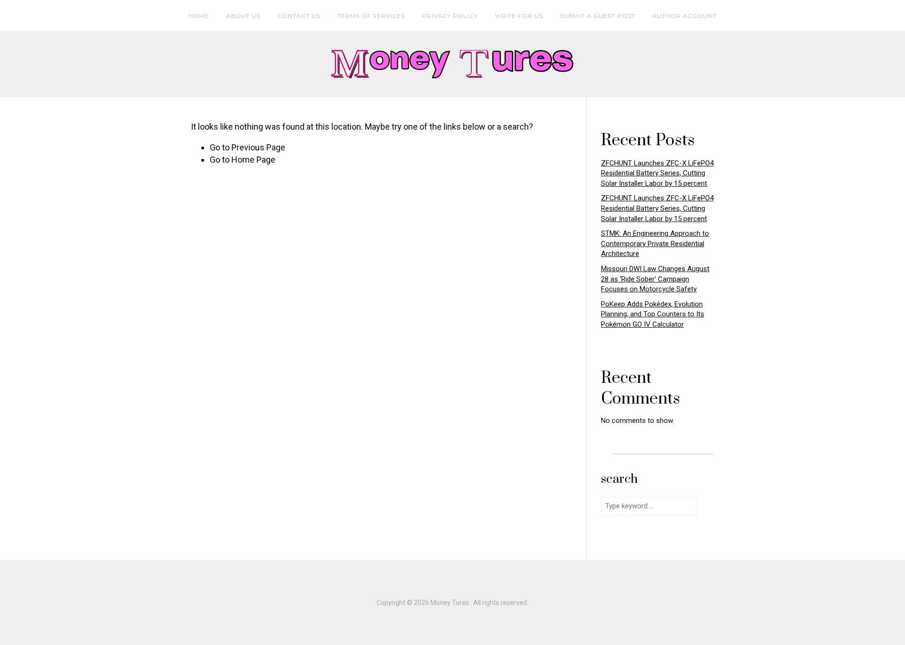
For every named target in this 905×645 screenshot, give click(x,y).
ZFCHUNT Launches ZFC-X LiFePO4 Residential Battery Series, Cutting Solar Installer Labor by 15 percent (657, 173)
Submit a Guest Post (597, 15)
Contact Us (298, 15)
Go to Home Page (242, 160)
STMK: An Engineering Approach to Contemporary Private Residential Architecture (655, 243)
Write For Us (519, 15)
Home (199, 15)
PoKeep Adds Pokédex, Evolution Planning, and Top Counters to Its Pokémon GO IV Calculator (652, 314)
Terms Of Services (371, 15)
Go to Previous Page (247, 147)
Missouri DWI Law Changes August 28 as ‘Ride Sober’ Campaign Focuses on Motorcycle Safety (655, 279)
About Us (243, 15)
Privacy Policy (449, 15)
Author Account (684, 15)
